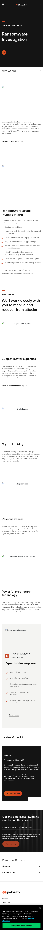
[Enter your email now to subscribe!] (21, 829)
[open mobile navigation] (3, 4)
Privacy (5, 899)
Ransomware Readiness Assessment (17, 274)
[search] (39, 4)
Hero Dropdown (4, 52)
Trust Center (7, 902)
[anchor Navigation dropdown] (21, 71)
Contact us (11, 793)
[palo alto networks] (21, 4)
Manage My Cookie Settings (21, 925)
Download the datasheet (13, 141)
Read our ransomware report (14, 385)
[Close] (40, 908)
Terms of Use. (24, 838)
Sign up (8, 844)
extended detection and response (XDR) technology (20, 606)
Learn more (14, 715)
